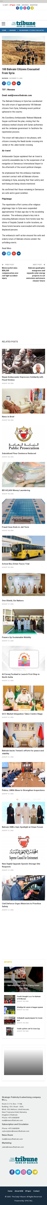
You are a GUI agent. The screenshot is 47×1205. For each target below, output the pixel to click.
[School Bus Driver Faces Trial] (23, 548)
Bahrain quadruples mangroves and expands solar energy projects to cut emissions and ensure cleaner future (35, 274)
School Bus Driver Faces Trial (15, 564)
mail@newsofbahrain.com (20, 95)
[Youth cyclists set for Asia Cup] (9, 1031)
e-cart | (6, 5)
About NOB (19, 1191)
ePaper (12, 5)
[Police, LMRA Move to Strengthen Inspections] (23, 774)
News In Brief (8, 416)
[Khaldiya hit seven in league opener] (9, 1010)
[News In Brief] (23, 401)
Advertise (34, 5)
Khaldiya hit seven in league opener (30, 1007)
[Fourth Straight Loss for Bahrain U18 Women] (9, 999)
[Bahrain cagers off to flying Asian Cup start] (23, 979)
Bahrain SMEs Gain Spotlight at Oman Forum (22, 827)
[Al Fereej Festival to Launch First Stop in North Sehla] (23, 658)
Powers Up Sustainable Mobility (16, 637)
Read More (6, 248)
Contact (36, 1191)
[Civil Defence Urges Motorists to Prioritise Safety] (23, 887)
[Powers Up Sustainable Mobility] (23, 621)
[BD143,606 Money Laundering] (23, 474)
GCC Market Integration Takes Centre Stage (22, 714)
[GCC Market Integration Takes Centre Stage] (23, 698)
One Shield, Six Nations (13, 600)
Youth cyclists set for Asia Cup (28, 1029)
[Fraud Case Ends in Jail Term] (23, 511)
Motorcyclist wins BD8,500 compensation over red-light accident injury (10, 273)
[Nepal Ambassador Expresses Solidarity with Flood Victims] (23, 361)
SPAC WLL (29, 1200)
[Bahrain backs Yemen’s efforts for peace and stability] (23, 734)
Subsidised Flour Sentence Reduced (19, 453)
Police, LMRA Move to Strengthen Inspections (23, 790)
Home (18, 5)
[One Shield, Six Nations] (23, 584)
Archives (25, 5)
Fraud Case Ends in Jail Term (15, 527)
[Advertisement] (23, 308)
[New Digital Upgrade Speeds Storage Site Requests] (23, 848)
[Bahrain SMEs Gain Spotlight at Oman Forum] (23, 811)
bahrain (5, 78)
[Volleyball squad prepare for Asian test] (9, 1021)
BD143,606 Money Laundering (16, 490)
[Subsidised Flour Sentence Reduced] (23, 437)
